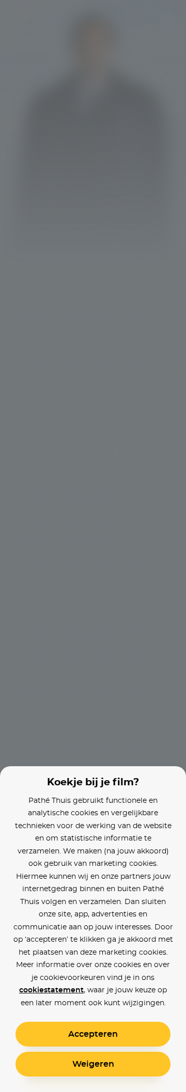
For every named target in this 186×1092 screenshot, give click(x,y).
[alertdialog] (93, 546)
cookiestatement (51, 990)
